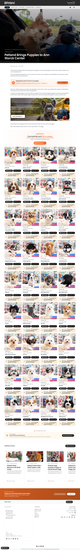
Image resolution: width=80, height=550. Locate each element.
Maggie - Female (10, 197)
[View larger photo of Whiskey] (38, 179)
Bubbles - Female (64, 197)
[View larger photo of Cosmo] (56, 210)
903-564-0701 (71, 508)
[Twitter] (18, 539)
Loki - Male (62, 322)
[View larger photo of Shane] (38, 148)
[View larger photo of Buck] (20, 397)
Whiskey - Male (28, 197)
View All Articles (70, 446)
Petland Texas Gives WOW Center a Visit (34, 466)
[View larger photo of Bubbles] (74, 179)
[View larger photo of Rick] (56, 148)
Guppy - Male (27, 322)
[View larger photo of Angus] (38, 335)
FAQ (35, 512)
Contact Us (37, 515)
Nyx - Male (44, 353)
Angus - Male (27, 353)
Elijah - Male (63, 415)
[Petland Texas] (10, 3)
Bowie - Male (45, 384)
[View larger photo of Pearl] (38, 273)
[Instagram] (9, 539)
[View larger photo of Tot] (74, 242)
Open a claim (71, 512)
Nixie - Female (63, 290)
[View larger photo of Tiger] (20, 366)
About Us (36, 513)
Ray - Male (9, 322)
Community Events (9, 51)
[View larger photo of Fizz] (20, 242)
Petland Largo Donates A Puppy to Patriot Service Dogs (54, 467)
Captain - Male (28, 228)
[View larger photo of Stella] (20, 210)
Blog (8, 49)
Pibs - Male (45, 322)
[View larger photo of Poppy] (56, 397)
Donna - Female (28, 384)
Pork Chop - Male (28, 259)
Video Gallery (21, 7)
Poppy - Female (46, 415)
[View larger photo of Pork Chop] (38, 242)
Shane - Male (27, 166)
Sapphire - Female (46, 290)
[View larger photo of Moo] (74, 366)
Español (37, 516)
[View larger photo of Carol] (20, 148)
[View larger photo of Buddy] (74, 210)
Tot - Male (63, 259)
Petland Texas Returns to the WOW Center (13, 467)
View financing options (60, 494)
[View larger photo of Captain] (38, 210)
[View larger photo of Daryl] (74, 148)
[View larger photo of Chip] (38, 397)
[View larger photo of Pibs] (56, 304)
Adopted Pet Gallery (30, 7)
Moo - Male (63, 384)
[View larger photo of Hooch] (56, 179)
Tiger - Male (9, 384)
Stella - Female (10, 228)
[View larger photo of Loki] (74, 304)
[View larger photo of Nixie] (74, 273)
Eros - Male (9, 353)
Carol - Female (10, 166)
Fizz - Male (9, 259)
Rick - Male (45, 166)
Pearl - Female (27, 290)
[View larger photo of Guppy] (38, 304)
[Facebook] (7, 539)
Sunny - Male (9, 290)
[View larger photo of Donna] (38, 366)
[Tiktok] (67, 517)
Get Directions (10, 518)
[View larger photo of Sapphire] (56, 273)
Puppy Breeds (38, 7)
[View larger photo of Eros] (20, 335)
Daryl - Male (63, 166)
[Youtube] (69, 517)
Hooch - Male (45, 197)
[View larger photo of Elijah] (74, 397)
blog (42, 126)
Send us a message (70, 510)
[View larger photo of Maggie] (20, 179)
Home (6, 49)
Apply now (72, 494)
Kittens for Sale (38, 510)
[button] (9, 148)
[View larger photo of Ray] (20, 304)
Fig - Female (45, 259)
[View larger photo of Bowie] (56, 366)
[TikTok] (11, 539)
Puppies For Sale (14, 7)
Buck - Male (9, 415)
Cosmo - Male (46, 228)
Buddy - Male (63, 228)
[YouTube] (13, 539)
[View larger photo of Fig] (56, 242)
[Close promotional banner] (67, 100)
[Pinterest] (15, 539)
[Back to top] (74, 502)
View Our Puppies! (17, 116)
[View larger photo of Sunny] (20, 273)
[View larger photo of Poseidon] (74, 335)
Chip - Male (27, 415)
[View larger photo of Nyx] (56, 335)
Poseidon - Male (64, 353)
